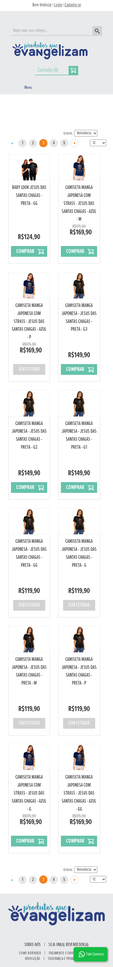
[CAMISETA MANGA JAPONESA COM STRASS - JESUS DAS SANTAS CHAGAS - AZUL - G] (29, 757)
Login (58, 5)
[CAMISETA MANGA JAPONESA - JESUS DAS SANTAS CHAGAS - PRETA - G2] (29, 403)
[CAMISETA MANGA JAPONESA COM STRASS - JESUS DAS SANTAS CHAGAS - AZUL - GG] (79, 757)
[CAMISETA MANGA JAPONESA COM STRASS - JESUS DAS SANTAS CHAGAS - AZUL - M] (79, 167)
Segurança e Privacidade (65, 958)
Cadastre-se (72, 5)
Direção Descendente (102, 133)
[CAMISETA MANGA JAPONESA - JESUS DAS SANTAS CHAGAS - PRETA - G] (79, 521)
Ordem (67, 133)
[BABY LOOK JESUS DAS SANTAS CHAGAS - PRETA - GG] (29, 167)
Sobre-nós (32, 945)
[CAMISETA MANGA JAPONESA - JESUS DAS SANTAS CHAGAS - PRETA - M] (29, 639)
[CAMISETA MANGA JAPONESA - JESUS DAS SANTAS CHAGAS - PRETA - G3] (79, 285)
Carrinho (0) (48, 70)
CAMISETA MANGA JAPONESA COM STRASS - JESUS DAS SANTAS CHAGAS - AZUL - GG (79, 793)
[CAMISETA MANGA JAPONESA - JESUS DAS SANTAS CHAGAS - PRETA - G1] (79, 403)
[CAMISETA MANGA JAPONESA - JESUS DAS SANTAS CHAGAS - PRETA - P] (79, 639)
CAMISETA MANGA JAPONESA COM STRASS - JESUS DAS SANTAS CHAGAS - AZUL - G (29, 793)
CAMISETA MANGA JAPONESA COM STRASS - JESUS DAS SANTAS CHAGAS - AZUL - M (79, 203)
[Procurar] (96, 31)
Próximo (74, 143)
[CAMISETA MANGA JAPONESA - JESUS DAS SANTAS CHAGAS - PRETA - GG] (29, 521)
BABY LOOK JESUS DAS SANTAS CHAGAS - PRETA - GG (29, 195)
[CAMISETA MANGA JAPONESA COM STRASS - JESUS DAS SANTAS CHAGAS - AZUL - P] (29, 285)
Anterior (12, 143)
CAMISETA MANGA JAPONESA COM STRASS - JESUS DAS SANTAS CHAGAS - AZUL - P (29, 321)
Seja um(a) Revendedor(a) (69, 945)
